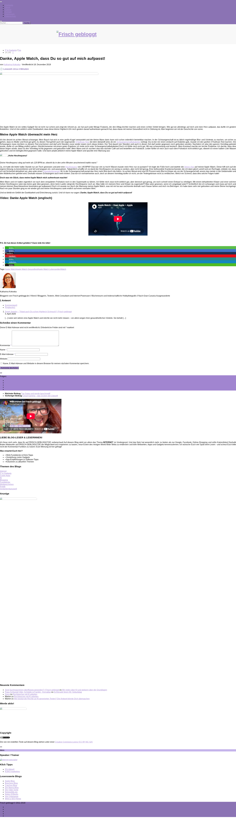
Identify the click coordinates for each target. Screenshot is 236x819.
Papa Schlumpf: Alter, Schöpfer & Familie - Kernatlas (28, 692)
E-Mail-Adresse (7, 354)
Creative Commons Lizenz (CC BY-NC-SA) (74, 742)
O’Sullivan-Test (82, 142)
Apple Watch (10, 269)
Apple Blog (10, 781)
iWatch (63, 269)
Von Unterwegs (11, 796)
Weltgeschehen (7, 484)
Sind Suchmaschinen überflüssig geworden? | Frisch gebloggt (32, 690)
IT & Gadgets (10, 50)
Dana (7, 694)
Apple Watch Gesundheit (27, 269)
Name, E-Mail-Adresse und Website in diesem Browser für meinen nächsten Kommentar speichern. (46, 363)
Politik (2, 487)
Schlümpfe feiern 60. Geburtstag (68, 692)
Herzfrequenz (71, 167)
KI (1, 478)
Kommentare (11, 305)
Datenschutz (10, 16)
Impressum (10, 14)
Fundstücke (5, 482)
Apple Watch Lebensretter (49, 269)
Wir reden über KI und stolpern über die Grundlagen (84, 690)
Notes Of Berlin (11, 794)
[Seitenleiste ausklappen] (1, 372)
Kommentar (5, 345)
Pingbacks (10, 307)
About (7, 7)
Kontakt (8, 12)
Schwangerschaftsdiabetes (128, 142)
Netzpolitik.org (11, 792)
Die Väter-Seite (11, 790)
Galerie (8, 10)
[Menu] (1, 1)
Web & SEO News (13, 799)
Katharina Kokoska (12, 64)
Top (19, 50)
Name (3, 350)
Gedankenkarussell (8, 489)
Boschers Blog (11, 783)
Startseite (9, 5)
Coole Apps (5, 476)
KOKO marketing (12, 771)
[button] (9, 248)
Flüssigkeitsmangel (51, 171)
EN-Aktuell (9, 769)
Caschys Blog (11, 785)
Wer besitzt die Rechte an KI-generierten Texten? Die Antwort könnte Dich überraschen (52, 699)
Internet (3, 471)
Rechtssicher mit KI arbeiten (25, 694)
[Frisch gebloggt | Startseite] (118, 37)
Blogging (4, 480)
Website (3, 359)
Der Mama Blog (12, 788)
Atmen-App (189, 167)
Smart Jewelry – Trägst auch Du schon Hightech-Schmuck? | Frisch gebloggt (38, 312)
